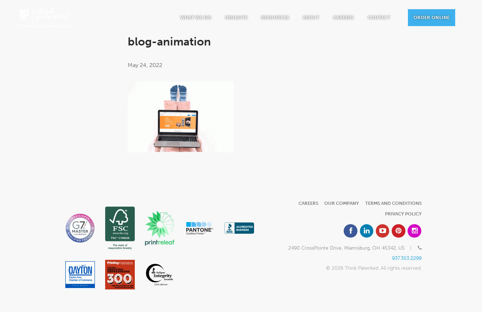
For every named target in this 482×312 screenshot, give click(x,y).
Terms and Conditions (393, 203)
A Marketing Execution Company (44, 18)
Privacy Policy (403, 213)
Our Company (341, 203)
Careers (308, 203)
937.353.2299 (407, 258)
